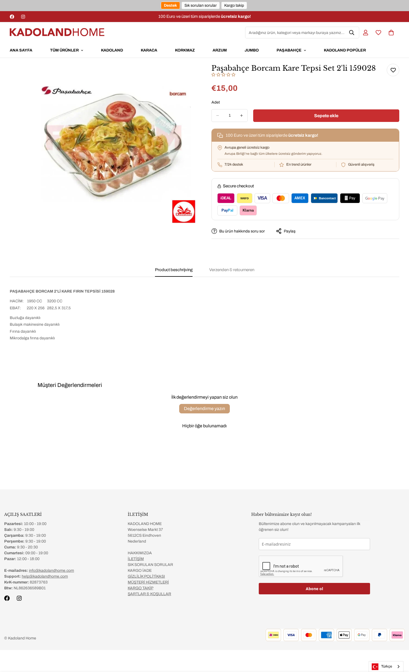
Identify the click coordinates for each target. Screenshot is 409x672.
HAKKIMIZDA (140, 553)
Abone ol (314, 588)
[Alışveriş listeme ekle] (393, 70)
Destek (170, 5)
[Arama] (351, 32)
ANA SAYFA (21, 50)
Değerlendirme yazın (204, 408)
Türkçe (386, 666)
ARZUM (220, 50)
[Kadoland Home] (57, 32)
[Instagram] (23, 16)
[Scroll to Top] (398, 641)
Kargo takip (234, 5)
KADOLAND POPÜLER (345, 50)
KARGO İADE (140, 570)
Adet (215, 102)
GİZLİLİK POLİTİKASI (146, 576)
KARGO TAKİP (140, 588)
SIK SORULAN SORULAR (150, 565)
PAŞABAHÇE (289, 50)
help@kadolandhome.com (45, 576)
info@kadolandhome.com (51, 570)
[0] (391, 32)
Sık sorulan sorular (200, 5)
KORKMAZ (185, 50)
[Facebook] (12, 16)
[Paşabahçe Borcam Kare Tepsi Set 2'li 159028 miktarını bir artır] (241, 115)
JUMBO (252, 50)
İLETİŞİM (136, 559)
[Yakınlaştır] (192, 74)
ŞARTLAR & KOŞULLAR (149, 594)
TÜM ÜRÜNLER (64, 50)
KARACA (149, 50)
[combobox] (386, 666)
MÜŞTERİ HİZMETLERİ (148, 582)
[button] (223, 75)
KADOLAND (112, 50)
